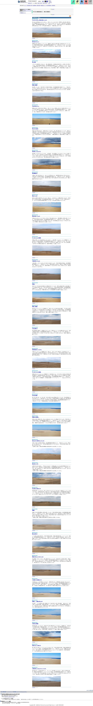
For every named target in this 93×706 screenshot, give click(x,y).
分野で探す (77, 3)
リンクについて (10, 691)
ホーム (25, 5)
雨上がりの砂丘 (35, 128)
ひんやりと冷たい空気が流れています (39, 20)
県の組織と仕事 (29, 5)
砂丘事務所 (33, 38)
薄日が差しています (36, 216)
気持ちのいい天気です (36, 645)
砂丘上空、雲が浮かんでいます (38, 440)
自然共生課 (38, 5)
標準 (43, 1)
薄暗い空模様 (34, 306)
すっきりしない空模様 (36, 237)
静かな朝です (34, 533)
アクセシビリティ (23, 691)
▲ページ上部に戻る (90, 690)
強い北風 (34, 62)
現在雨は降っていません (37, 349)
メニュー (90, 3)
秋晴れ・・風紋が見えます (37, 601)
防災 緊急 (86, 3)
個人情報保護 (3, 691)
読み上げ (30, 3)
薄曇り (33, 510)
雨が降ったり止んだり (36, 151)
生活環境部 (34, 5)
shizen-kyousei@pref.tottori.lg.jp (9, 696)
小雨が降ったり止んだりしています (39, 668)
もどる (53, 9)
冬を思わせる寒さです (36, 488)
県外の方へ (73, 3)
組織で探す (81, 3)
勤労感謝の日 (34, 173)
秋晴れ (33, 284)
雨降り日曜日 (34, 85)
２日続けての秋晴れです (37, 579)
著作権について (16, 691)
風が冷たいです (35, 463)
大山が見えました (35, 106)
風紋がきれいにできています (37, 556)
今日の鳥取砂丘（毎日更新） (50, 5)
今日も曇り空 (34, 328)
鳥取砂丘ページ (43, 5)
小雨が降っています (36, 261)
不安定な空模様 (35, 623)
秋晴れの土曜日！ (35, 417)
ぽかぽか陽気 (34, 395)
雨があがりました (35, 41)
